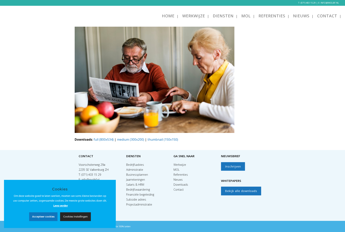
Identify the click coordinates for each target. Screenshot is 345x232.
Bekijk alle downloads (241, 191)
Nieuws (178, 179)
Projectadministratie (139, 204)
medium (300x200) (130, 139)
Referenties (180, 174)
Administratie (134, 170)
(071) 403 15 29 (308, 2)
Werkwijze (179, 165)
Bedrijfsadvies (135, 165)
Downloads (180, 184)
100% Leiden (125, 226)
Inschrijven (233, 166)
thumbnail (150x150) (163, 139)
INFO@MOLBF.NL (330, 2)
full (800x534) (104, 139)
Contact (178, 189)
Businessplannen (137, 174)
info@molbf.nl (90, 179)
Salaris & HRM (135, 184)
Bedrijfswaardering (138, 189)
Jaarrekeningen (135, 179)
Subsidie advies (136, 199)
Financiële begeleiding (140, 194)
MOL (176, 170)
